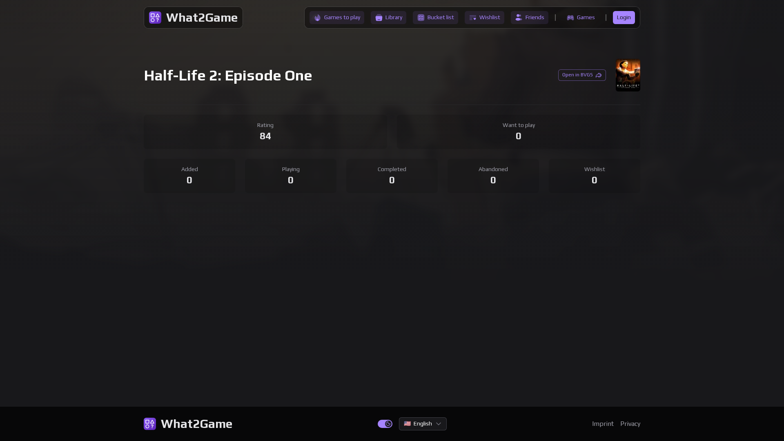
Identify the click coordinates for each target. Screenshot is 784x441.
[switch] (385, 424)
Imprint (603, 424)
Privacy (630, 424)
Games (586, 17)
